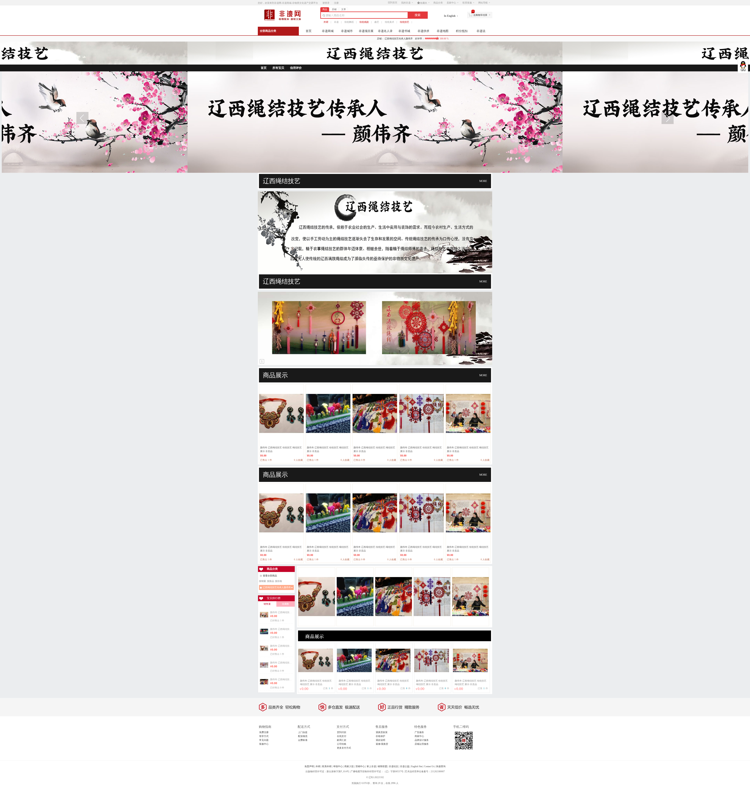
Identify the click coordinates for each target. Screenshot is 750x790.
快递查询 (441, 766)
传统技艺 (404, 22)
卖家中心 (451, 2)
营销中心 (360, 766)
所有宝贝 (278, 67)
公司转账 (341, 744)
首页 (309, 31)
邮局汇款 (341, 740)
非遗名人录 (385, 31)
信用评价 (296, 67)
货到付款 (341, 732)
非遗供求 (423, 31)
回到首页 (392, 2)
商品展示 (275, 375)
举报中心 (338, 766)
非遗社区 (393, 766)
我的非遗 (406, 2)
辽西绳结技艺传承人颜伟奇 (277, 587)
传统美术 (389, 22)
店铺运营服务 (422, 744)
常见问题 (264, 740)
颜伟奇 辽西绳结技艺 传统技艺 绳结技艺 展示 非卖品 (281, 612)
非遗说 (481, 31)
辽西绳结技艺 (281, 180)
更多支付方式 (344, 748)
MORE (483, 181)
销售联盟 (382, 766)
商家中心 (419, 736)
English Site (416, 766)
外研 (326, 22)
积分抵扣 (462, 31)
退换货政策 (382, 732)
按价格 (278, 581)
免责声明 (309, 766)
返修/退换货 (382, 744)
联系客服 (467, 2)
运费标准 (302, 740)
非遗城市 (347, 31)
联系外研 (326, 766)
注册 (336, 3)
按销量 (262, 581)
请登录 (325, 3)
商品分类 (438, 2)
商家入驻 (349, 766)
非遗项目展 (366, 31)
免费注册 (264, 732)
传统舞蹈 (349, 22)
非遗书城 (404, 31)
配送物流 (302, 736)
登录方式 (264, 736)
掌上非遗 (371, 766)
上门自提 (302, 732)
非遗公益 (404, 766)
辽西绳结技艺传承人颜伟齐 (417, 38)
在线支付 (341, 736)
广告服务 (419, 732)
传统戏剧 (364, 22)
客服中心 (264, 744)
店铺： (380, 38)
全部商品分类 (268, 30)
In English (449, 15)
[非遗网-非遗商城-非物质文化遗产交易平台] (284, 20)
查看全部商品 (270, 575)
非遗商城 (328, 31)
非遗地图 (442, 31)
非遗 (336, 22)
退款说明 (380, 740)
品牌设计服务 (422, 740)
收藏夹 (422, 2)
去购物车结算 (480, 15)
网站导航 (483, 2)
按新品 (270, 581)
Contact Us (429, 766)
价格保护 (380, 736)
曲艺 (376, 22)
